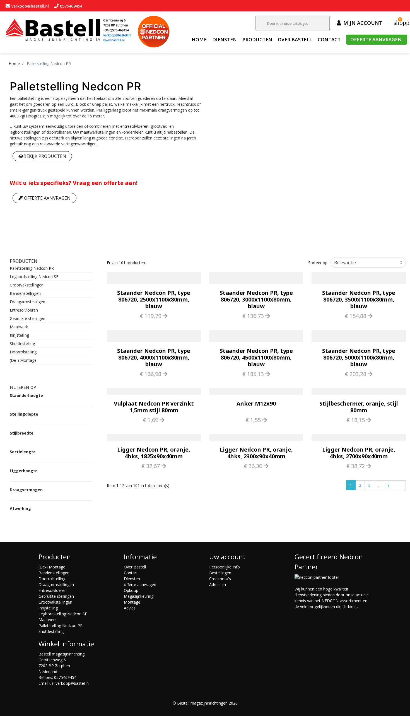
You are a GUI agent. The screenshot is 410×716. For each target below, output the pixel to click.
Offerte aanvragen (47, 198)
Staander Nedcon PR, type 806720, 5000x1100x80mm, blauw (358, 357)
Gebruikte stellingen (27, 318)
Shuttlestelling (22, 343)
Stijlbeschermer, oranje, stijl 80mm (358, 407)
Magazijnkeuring (138, 596)
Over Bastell (135, 567)
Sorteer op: (318, 262)
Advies (130, 608)
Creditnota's (220, 578)
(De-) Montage (23, 360)
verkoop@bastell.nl (73, 683)
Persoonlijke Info (224, 567)
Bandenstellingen (25, 293)
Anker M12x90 (256, 403)
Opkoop (131, 590)
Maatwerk (19, 326)
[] (329, 23)
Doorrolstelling (23, 352)
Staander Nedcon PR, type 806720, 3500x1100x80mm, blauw (358, 299)
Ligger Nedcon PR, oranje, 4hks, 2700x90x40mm (358, 453)
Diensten (132, 578)
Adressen (217, 584)
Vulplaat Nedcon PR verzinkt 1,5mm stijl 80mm (154, 407)
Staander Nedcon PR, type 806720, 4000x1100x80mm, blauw (153, 357)
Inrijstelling (19, 335)
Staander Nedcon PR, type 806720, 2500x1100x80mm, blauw (153, 299)
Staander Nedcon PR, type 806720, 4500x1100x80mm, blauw (256, 357)
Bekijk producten (44, 156)
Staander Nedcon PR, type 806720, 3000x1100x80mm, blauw (256, 299)
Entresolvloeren (24, 310)
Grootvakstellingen (27, 285)
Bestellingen (220, 572)
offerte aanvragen (140, 584)
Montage (132, 602)
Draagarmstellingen (27, 301)
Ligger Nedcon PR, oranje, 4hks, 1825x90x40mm (153, 453)
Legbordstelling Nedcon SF (34, 276)
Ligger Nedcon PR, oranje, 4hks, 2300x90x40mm (256, 453)
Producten (23, 261)
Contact (131, 572)
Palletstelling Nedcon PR (32, 268)
